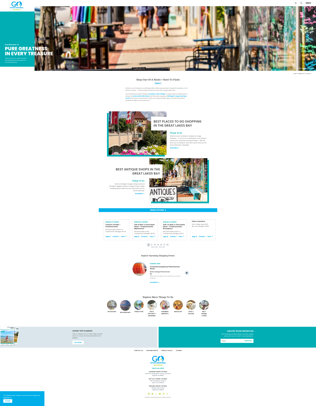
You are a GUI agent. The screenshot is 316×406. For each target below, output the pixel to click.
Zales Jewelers (198, 221)
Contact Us (138, 351)
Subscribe (248, 341)
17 (151, 245)
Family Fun (138, 312)
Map (107, 236)
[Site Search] (301, 3)
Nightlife (178, 312)
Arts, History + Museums (152, 314)
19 (158, 245)
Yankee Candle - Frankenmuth (113, 226)
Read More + (7, 398)
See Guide (78, 342)
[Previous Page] (148, 244)
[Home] (17, 5)
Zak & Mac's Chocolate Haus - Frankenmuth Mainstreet (144, 227)
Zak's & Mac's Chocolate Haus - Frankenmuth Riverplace (174, 227)
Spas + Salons (191, 313)
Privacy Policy (167, 351)
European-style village (157, 94)
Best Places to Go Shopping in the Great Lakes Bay (177, 124)
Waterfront (125, 312)
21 (164, 245)
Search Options (157, 210)
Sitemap (179, 351)
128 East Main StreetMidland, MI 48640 (158, 389)
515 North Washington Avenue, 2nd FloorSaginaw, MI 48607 (158, 375)
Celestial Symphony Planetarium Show (165, 267)
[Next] (186, 273)
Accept (7, 401)
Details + (116, 236)
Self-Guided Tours (204, 314)
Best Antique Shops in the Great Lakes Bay (138, 172)
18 (155, 245)
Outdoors (112, 312)
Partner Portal (152, 351)
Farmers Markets (165, 313)
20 (161, 245)
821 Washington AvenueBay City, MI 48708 (158, 382)
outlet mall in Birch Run (141, 96)
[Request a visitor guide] (10, 335)
